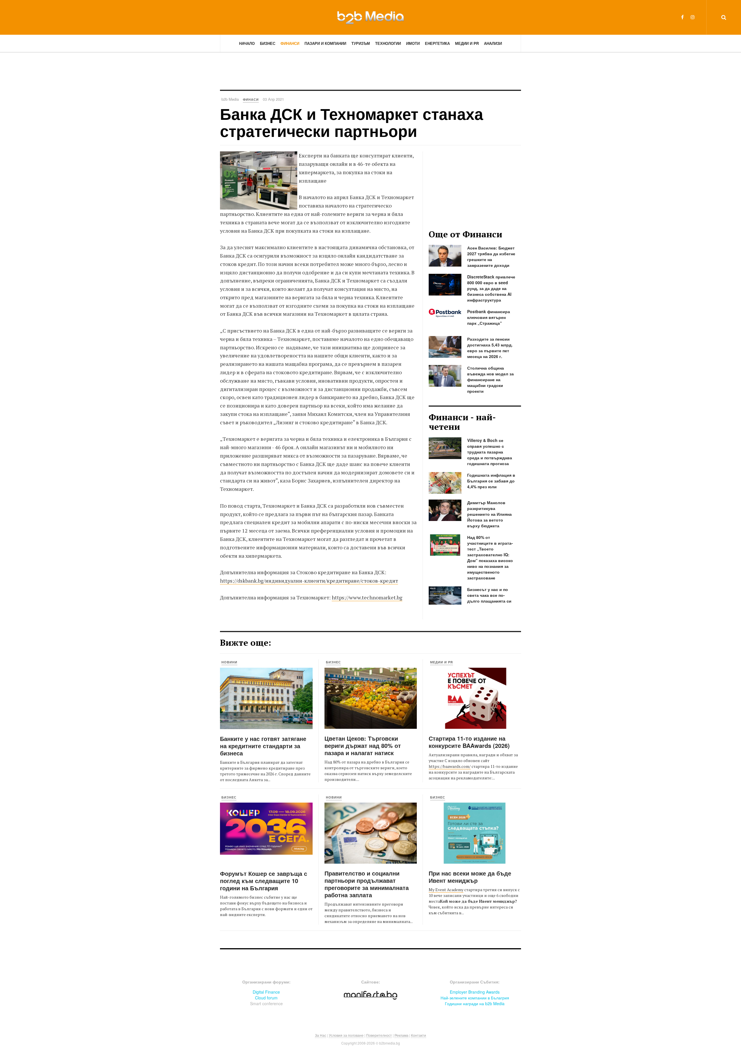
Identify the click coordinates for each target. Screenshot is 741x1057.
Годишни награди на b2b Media (475, 1003)
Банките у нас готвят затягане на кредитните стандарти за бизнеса (263, 745)
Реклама (401, 1035)
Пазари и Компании (325, 43)
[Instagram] (693, 17)
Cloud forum (266, 998)
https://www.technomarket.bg (367, 597)
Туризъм (360, 43)
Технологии (388, 43)
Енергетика (437, 43)
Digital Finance (266, 992)
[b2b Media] (370, 17)
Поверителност (379, 1035)
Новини (229, 662)
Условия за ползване (346, 1035)
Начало (247, 43)
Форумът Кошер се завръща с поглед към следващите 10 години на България (263, 880)
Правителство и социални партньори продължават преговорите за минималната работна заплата (366, 884)
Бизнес (267, 43)
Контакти (418, 1035)
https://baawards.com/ (450, 766)
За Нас (320, 1035)
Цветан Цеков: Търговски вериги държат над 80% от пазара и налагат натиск (362, 745)
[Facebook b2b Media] (682, 17)
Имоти (413, 43)
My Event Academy (446, 889)
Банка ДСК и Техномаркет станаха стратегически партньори (351, 122)
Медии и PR (467, 43)
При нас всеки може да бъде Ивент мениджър (470, 876)
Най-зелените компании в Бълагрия (475, 998)
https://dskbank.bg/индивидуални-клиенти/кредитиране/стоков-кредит (309, 580)
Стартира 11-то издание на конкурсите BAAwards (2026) (469, 742)
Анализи (493, 43)
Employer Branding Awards (475, 992)
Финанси (289, 43)
